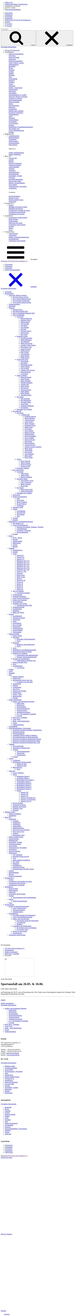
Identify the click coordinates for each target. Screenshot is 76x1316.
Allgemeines (13, 235)
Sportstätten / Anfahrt (15, 176)
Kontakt (9, 26)
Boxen (11, 68)
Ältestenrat (12, 170)
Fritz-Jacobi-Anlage (15, 181)
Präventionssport (14, 105)
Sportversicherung (14, 196)
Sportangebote (13, 89)
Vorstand (11, 169)
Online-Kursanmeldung (16, 54)
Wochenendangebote (15, 100)
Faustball (11, 70)
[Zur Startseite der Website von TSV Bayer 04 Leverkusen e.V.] (14, 261)
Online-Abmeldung (15, 154)
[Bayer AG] (9, 2)
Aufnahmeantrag (14, 136)
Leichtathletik (13, 79)
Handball (11, 75)
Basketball (12, 66)
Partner (11, 228)
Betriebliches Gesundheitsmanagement (21, 127)
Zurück (3, 1000)
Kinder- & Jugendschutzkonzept (19, 237)
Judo (10, 77)
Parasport (12, 80)
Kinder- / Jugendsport (15, 88)
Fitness (11, 104)
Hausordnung (13, 145)
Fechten (11, 72)
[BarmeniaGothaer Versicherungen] (16, 4)
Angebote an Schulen (15, 98)
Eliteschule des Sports (15, 223)
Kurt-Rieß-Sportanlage (16, 179)
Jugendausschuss (14, 172)
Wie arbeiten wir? (14, 129)
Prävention (12, 56)
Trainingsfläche (13, 120)
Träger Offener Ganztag (16, 63)
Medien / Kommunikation (17, 183)
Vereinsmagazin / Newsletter (18, 186)
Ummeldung (13, 139)
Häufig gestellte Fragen (16, 200)
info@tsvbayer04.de (12, 1053)
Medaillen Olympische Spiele (18, 207)
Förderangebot (13, 221)
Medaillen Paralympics (16, 209)
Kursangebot (13, 109)
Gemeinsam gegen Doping (17, 212)
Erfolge (11, 205)
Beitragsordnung (14, 137)
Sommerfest (12, 201)
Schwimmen (13, 93)
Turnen (11, 84)
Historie (11, 161)
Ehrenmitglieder (14, 174)
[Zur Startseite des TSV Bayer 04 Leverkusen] (12, 50)
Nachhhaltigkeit (14, 239)
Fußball (11, 73)
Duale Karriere (13, 219)
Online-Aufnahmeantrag (16, 153)
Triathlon (11, 82)
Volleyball (12, 86)
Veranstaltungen (14, 114)
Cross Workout (13, 123)
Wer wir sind (13, 158)
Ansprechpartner (14, 167)
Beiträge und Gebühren (16, 111)
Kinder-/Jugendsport (7, 1003)
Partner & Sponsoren (15, 163)
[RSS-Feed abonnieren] (12, 270)
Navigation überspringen (8, 47)
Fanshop (9, 24)
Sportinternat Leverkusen (16, 214)
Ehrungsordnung (14, 143)
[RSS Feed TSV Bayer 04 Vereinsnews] (18, 20)
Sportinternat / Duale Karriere (18, 217)
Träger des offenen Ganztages (18, 96)
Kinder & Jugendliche (15, 61)
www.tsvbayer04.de (13, 1055)
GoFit (10, 116)
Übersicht (12, 118)
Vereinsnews (13, 188)
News (10, 230)
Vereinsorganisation (15, 165)
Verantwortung (13, 233)
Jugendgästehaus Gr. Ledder (17, 95)
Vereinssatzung (13, 141)
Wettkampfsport (14, 64)
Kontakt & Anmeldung (16, 113)
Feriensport (12, 59)
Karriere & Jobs (14, 198)
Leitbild (11, 160)
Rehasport (12, 107)
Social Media (13, 185)
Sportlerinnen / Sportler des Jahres (19, 210)
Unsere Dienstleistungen (16, 130)
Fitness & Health (14, 57)
